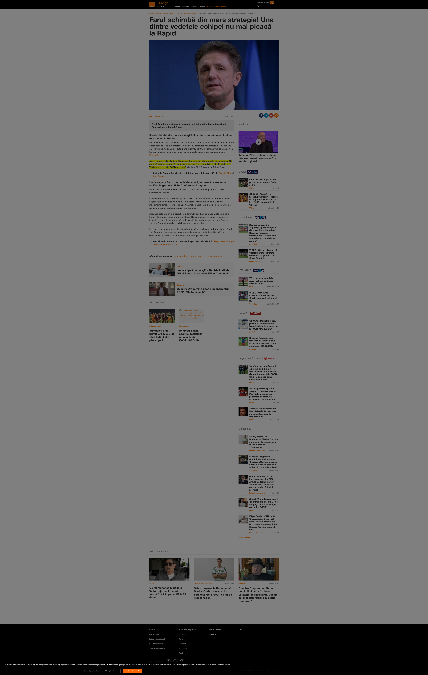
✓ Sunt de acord (132, 671)
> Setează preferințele (91, 671)
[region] (214, 668)
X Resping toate (111, 671)
